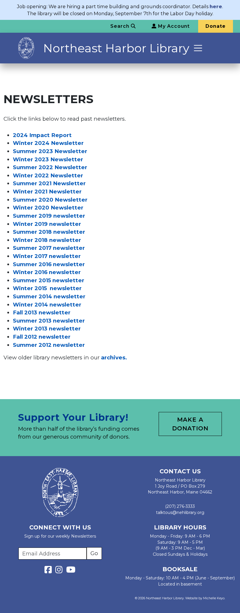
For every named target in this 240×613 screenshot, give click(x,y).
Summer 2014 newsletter (49, 296)
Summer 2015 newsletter (48, 280)
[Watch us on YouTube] (71, 571)
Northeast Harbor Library (116, 48)
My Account (173, 26)
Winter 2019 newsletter (47, 224)
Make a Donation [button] (190, 424)
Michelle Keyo (213, 598)
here (216, 6)
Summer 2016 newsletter (49, 264)
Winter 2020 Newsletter (48, 207)
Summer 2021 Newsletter (49, 183)
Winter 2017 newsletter (47, 256)
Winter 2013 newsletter (47, 328)
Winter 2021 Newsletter (47, 191)
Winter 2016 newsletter (47, 272)
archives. (114, 357)
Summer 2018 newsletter (49, 231)
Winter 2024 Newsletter (48, 143)
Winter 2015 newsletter (47, 288)
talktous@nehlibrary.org (180, 512)
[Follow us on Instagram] (60, 571)
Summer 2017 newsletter (49, 248)
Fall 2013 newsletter (42, 312)
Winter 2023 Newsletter (48, 159)
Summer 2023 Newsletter (50, 151)
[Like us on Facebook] (49, 571)
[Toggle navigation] (198, 48)
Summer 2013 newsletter (49, 320)
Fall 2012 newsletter (42, 336)
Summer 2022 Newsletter (50, 167)
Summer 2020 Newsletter (50, 199)
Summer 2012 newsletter (49, 345)
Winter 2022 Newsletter (48, 175)
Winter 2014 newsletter (47, 304)
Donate (215, 26)
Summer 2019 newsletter (49, 215)
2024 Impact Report (42, 135)
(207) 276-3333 (180, 506)
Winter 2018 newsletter (47, 240)
